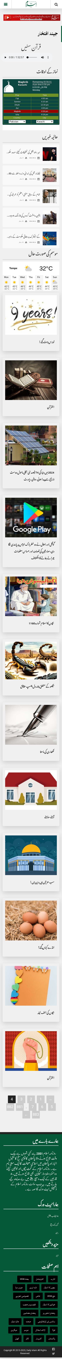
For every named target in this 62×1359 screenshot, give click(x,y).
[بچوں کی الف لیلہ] (31, 986)
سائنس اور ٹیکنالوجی (46, 1321)
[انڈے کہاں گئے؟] (31, 920)
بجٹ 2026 (24, 1279)
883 (36, 1114)
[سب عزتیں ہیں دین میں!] (31, 855)
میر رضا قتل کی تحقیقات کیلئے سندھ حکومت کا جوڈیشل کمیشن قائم (23, 152)
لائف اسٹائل (40, 1330)
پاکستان (52, 1338)
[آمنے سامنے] (31, 790)
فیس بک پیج (54, 1224)
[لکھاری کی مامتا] (31, 725)
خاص (38, 1296)
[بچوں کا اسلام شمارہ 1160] (31, 596)
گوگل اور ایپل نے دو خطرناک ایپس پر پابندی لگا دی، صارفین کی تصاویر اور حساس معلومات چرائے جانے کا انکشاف (31, 552)
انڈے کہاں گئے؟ (46, 948)
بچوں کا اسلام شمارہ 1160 (41, 623)
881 (20, 1107)
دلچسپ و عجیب (29, 1304)
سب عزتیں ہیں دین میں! (42, 882)
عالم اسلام (15, 1321)
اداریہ (53, 1279)
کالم (27, 1338)
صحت (28, 1321)
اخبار (57, 1256)
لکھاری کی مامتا (47, 752)
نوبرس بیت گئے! (46, 342)
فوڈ (53, 1330)
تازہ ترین (33, 1287)
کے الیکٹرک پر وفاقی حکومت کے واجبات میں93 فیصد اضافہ (23, 236)
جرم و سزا (19, 1287)
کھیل (17, 1338)
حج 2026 (51, 1296)
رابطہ (57, 1233)
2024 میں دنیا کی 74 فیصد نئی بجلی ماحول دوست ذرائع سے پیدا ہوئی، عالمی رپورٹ (32, 476)
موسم (26, 1330)
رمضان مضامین (29, 1313)
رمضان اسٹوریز (49, 1313)
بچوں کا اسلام (49, 1287)
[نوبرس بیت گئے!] (31, 315)
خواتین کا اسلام (49, 1304)
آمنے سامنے (49, 817)
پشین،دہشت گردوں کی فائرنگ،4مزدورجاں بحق (23, 215)
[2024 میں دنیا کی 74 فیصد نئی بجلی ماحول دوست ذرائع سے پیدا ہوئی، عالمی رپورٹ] (31, 445)
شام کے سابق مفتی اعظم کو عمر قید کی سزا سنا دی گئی (23, 194)
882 (10, 1107)
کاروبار (39, 1338)
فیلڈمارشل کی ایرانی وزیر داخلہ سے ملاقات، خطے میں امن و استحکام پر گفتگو (23, 173)
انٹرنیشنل (40, 1279)
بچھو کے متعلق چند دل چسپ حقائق (37, 687)
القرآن (50, 407)
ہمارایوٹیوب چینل (53, 1216)
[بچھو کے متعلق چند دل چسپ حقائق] (31, 660)
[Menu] (6, 4)
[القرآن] (31, 380)
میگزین (14, 1330)
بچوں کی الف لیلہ (46, 1013)
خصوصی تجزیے (22, 1296)
